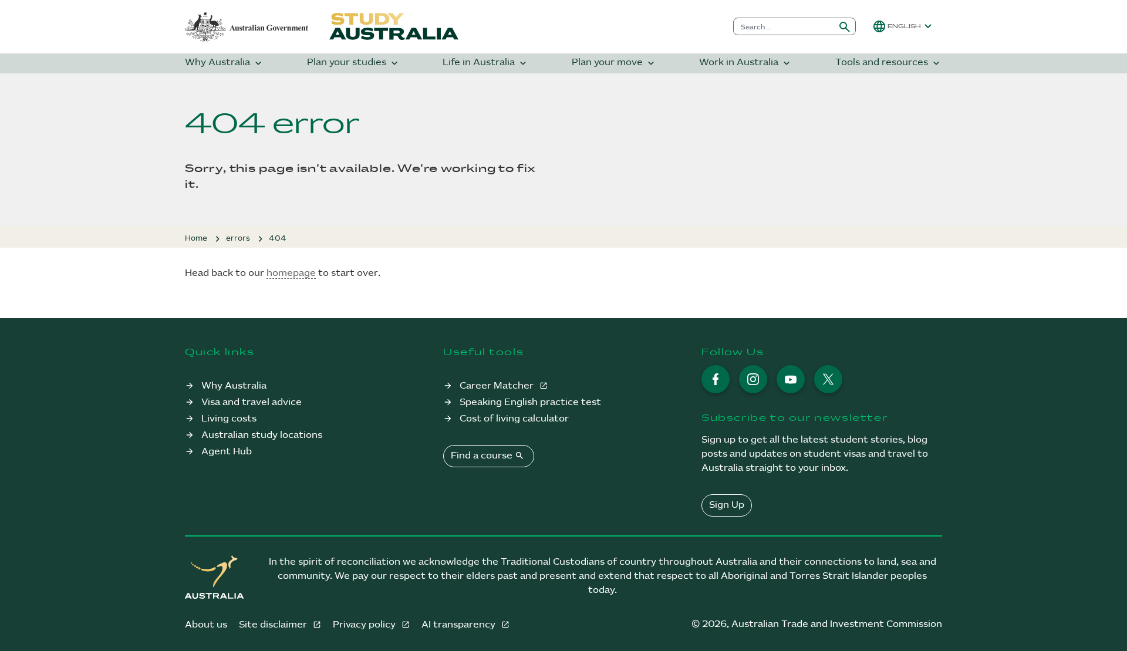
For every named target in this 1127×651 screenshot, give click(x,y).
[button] (903, 26)
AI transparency (459, 625)
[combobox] (784, 26)
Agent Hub (226, 452)
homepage (291, 273)
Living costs (229, 419)
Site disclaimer (274, 625)
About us (206, 625)
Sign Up (726, 505)
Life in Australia (486, 63)
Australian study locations (261, 435)
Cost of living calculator (514, 419)
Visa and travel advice (251, 402)
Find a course (487, 455)
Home (196, 238)
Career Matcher (498, 386)
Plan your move (614, 63)
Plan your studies (353, 63)
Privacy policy (365, 625)
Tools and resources (888, 63)
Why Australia (224, 63)
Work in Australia (745, 63)
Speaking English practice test (530, 402)
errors (238, 238)
